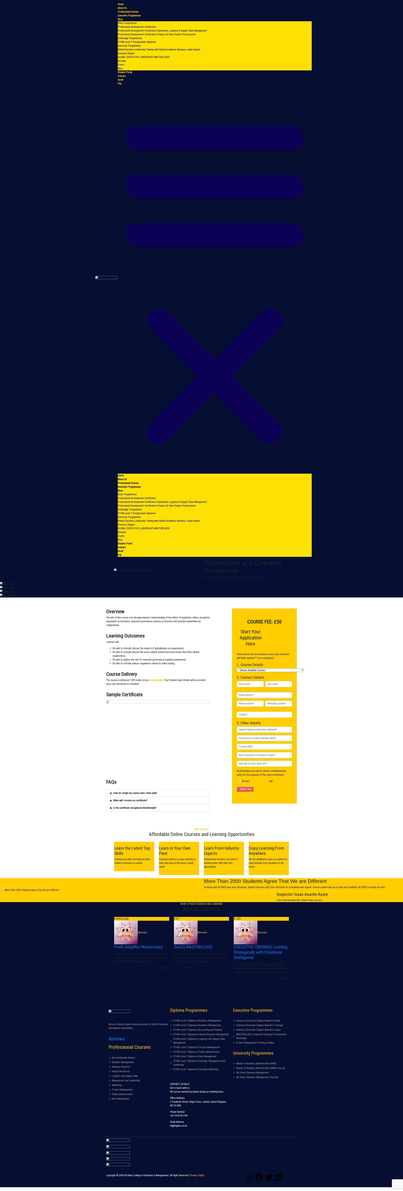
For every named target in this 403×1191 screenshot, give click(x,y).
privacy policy (280, 781)
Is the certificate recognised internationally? (134, 807)
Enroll (120, 79)
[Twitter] (269, 1177)
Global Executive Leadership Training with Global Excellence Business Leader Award (159, 49)
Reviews (122, 60)
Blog (120, 68)
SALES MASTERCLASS (193, 947)
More (120, 19)
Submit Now (246, 789)
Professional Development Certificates (137, 26)
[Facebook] (259, 1177)
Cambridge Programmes (130, 38)
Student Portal (125, 72)
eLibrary (122, 76)
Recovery (142, 932)
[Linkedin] (278, 1177)
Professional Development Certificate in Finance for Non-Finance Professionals (157, 34)
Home (121, 4)
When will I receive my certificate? (130, 800)
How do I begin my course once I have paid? (135, 793)
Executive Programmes (129, 15)
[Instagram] (250, 1177)
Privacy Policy (197, 1175)
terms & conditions (259, 781)
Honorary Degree (126, 53)
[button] (215, 280)
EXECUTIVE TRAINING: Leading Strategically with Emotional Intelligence (260, 952)
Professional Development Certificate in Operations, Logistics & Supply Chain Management (162, 30)
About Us (122, 7)
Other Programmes (127, 23)
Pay (120, 83)
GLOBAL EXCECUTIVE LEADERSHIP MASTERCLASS (144, 57)
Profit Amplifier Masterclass (138, 947)
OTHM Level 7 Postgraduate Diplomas (137, 41)
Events (121, 64)
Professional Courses (128, 11)
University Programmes (129, 45)
